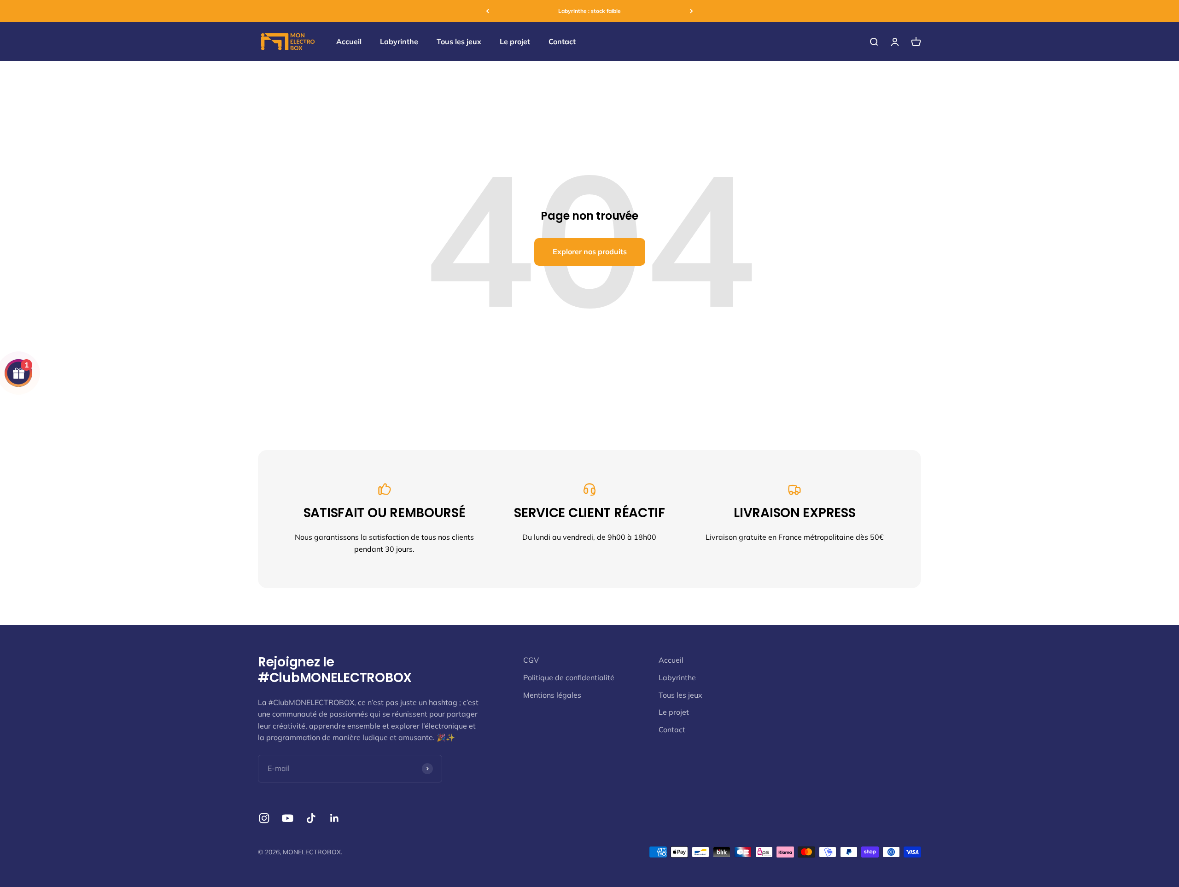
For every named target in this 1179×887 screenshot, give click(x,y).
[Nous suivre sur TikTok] (311, 818)
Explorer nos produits (590, 251)
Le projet (515, 41)
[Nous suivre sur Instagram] (264, 818)
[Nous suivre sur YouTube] (287, 818)
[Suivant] (691, 11)
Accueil (349, 41)
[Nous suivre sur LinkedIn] (334, 818)
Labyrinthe (399, 41)
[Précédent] (487, 11)
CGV (531, 660)
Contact (562, 41)
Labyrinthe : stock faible (589, 10)
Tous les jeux (459, 41)
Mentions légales (552, 695)
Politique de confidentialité (568, 677)
